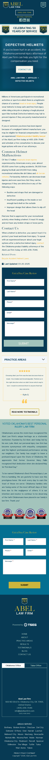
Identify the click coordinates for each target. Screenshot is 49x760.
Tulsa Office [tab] (35, 665)
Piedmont (23, 741)
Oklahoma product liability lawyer (31, 136)
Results (24, 644)
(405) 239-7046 (24, 708)
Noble (31, 738)
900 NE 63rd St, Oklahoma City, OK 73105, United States (24, 703)
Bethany (8, 727)
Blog (24, 651)
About (24, 637)
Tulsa (38, 744)
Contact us (24, 69)
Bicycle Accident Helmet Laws (15, 258)
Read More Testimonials (24, 412)
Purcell (32, 741)
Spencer (40, 741)
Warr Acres (21, 748)
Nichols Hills (10, 738)
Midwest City (10, 734)
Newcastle (38, 734)
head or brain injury (28, 103)
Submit (23, 343)
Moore (20, 734)
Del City (40, 727)
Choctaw (31, 727)
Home (24, 634)
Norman (39, 738)
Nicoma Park (22, 738)
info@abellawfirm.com (24, 711)
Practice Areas (24, 641)
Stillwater (12, 744)
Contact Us (24, 654)
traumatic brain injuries (27, 160)
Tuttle (31, 744)
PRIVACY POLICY (20, 753)
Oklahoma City (11, 741)
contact (40, 243)
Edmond (9, 731)
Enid (24, 731)
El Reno (18, 731)
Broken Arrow (19, 727)
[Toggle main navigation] (43, 5)
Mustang (29, 734)
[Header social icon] (20, 20)
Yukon (29, 748)
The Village (22, 744)
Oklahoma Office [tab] (13, 665)
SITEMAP (31, 753)
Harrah (31, 731)
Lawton (38, 731)
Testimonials (24, 647)
